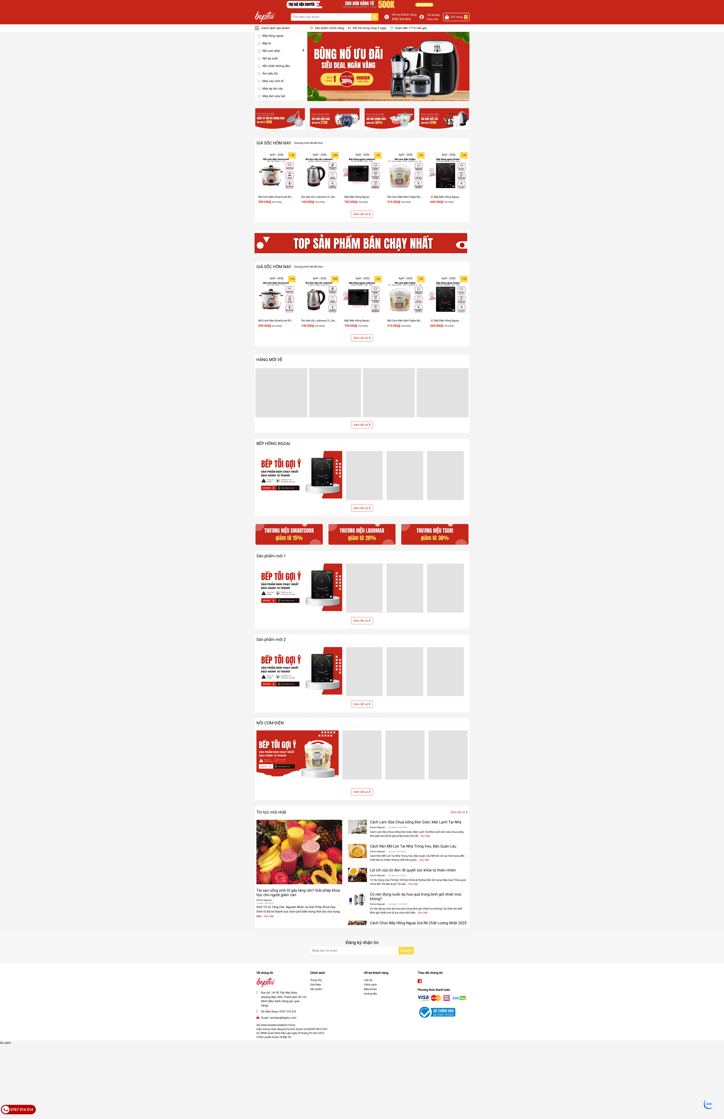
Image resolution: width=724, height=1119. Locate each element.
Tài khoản (433, 15)
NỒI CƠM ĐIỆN (270, 722)
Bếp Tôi (287, 1036)
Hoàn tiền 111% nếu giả (410, 28)
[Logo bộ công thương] (436, 1012)
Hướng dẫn (370, 993)
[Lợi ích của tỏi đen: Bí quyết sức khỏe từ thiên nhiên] (357, 875)
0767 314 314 (401, 19)
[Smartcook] (289, 534)
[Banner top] (362, 4)
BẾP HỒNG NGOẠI (273, 443)
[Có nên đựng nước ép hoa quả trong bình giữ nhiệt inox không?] (357, 899)
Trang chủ (316, 980)
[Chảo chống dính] (280, 118)
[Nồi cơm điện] (335, 118)
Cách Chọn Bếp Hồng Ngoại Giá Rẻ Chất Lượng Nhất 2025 (418, 923)
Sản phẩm (316, 989)
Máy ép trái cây (272, 88)
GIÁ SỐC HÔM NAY (273, 142)
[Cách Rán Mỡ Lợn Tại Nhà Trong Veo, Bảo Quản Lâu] (357, 851)
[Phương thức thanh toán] (442, 998)
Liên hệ (368, 980)
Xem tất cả (361, 214)
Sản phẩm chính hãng (329, 28)
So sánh (5, 1043)
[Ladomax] (362, 534)
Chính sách (370, 984)
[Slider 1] (388, 66)
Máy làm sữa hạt (273, 96)
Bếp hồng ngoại (272, 36)
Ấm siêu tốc (270, 73)
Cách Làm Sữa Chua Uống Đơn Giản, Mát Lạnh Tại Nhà (415, 822)
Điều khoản (370, 989)
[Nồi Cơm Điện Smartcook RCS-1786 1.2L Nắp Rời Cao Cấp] (276, 171)
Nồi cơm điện (271, 51)
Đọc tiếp (269, 916)
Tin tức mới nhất (271, 812)
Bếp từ (266, 43)
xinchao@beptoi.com (283, 1017)
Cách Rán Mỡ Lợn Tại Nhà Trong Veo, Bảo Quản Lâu (413, 846)
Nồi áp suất (270, 58)
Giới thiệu (315, 984)
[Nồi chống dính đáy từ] (389, 118)
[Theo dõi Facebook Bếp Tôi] (420, 981)
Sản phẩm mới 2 (271, 639)
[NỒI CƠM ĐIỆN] (297, 757)
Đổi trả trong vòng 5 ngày (370, 28)
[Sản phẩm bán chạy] (362, 242)
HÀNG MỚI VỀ (269, 359)
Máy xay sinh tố (273, 81)
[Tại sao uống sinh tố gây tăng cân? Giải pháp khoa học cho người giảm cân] (299, 852)
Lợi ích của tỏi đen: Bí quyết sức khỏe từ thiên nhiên (413, 870)
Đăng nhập (432, 19)
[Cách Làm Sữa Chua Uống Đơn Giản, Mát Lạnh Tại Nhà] (357, 827)
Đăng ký (406, 950)
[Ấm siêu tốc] (444, 118)
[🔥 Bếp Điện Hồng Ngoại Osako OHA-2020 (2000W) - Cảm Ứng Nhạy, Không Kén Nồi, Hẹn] (448, 171)
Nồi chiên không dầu (276, 66)
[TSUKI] (434, 534)
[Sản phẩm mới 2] (299, 671)
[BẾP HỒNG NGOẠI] (299, 475)
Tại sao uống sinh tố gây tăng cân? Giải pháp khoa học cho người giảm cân (298, 892)
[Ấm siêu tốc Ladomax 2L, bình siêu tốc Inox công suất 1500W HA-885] (319, 171)
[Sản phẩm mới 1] (299, 587)
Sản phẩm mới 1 (271, 555)
